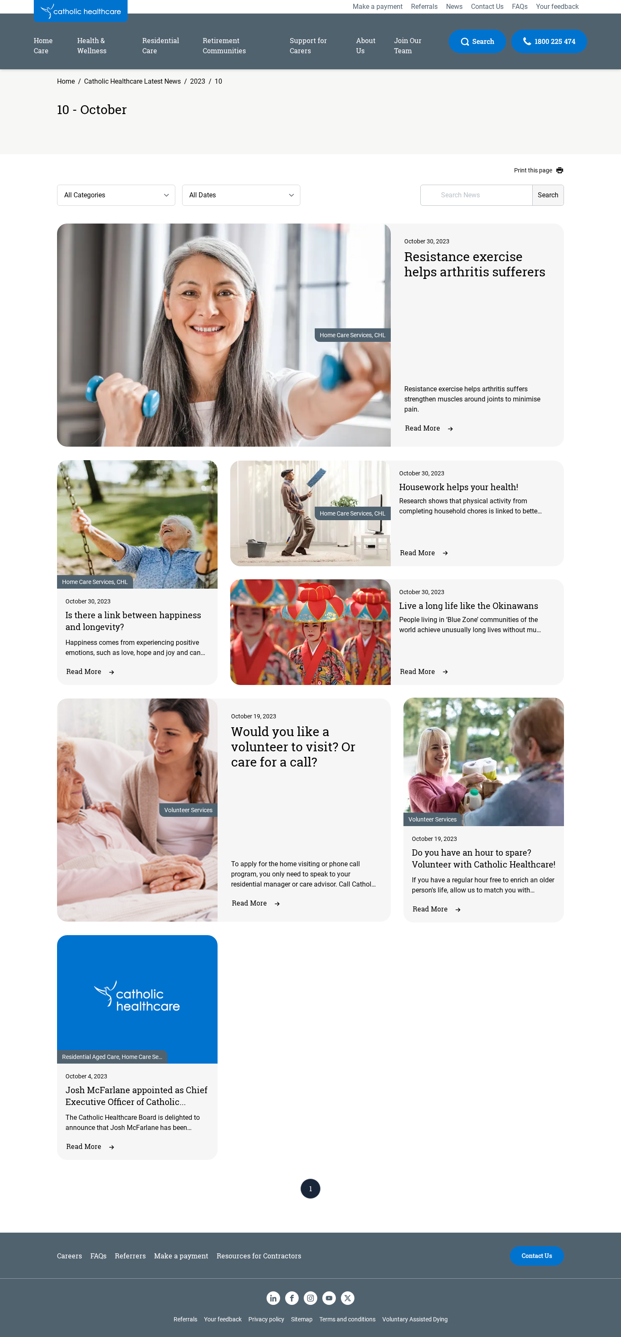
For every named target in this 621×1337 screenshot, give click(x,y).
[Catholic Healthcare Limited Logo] (81, 11)
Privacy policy (266, 1319)
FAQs (98, 1255)
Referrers (130, 1255)
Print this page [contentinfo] (533, 170)
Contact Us (537, 1256)
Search (548, 195)
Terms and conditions (347, 1319)
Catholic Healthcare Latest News (132, 81)
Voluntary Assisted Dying (415, 1319)
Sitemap (302, 1319)
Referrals (185, 1319)
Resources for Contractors (259, 1255)
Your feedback (223, 1319)
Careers (69, 1255)
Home (66, 81)
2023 (197, 81)
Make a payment (181, 1255)
